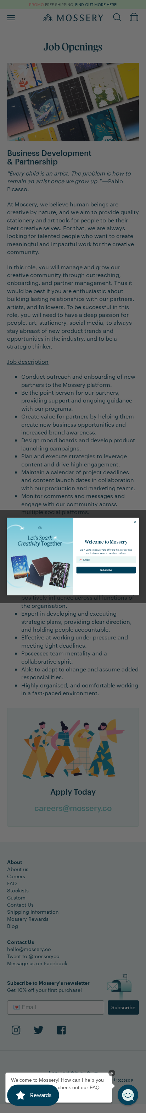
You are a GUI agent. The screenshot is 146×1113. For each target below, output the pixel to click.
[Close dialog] (135, 521)
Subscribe (106, 569)
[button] (128, 1095)
